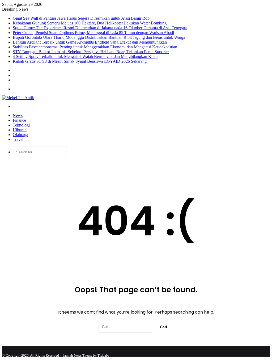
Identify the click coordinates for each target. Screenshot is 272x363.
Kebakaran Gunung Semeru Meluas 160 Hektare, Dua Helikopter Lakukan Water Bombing (90, 23)
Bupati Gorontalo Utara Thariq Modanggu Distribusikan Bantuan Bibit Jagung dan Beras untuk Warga (99, 37)
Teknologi (21, 125)
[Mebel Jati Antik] (18, 97)
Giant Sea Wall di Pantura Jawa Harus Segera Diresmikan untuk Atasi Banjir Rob (81, 18)
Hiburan (20, 130)
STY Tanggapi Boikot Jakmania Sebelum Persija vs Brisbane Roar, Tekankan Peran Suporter (91, 51)
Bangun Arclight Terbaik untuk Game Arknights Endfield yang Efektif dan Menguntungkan (90, 42)
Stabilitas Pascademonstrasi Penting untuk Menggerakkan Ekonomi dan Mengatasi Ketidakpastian (95, 47)
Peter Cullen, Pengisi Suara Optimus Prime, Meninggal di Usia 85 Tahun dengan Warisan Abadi (93, 32)
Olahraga (20, 134)
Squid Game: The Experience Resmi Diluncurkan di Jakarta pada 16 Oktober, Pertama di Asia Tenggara (100, 28)
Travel (18, 139)
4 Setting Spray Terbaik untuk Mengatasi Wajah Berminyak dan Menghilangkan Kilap (85, 56)
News (18, 115)
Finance (19, 120)
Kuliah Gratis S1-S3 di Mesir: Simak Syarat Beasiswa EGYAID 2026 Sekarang (80, 61)
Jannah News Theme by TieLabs (86, 355)
